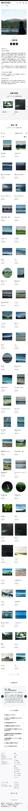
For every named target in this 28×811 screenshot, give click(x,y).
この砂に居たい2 (18, 580)
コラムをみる (16, 784)
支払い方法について (10, 803)
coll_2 (16, 537)
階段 (15, 766)
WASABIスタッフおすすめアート (6, 759)
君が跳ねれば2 (4, 495)
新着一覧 (3, 755)
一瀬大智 (6, 5)
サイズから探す (17, 769)
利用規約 (14, 806)
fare (16, 259)
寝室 (15, 757)
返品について (3, 804)
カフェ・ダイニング (17, 764)
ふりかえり (3, 323)
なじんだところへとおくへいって (21, 473)
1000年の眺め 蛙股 (5, 217)
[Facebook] (14, 793)
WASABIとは (16, 786)
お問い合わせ (16, 787)
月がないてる (4, 238)
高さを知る (3, 430)
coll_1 (2, 559)
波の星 (2, 366)
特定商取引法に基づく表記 (13, 804)
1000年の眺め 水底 (19, 451)
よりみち (16, 559)
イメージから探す (17, 773)
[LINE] (16, 793)
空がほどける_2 (18, 366)
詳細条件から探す (19, 133)
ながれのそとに (18, 153)
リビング (15, 755)
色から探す (16, 768)
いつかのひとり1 (18, 622)
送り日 (2, 345)
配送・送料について (18, 803)
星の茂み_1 (3, 516)
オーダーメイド (4, 784)
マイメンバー (16, 777)
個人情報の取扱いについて (6, 806)
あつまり (3, 665)
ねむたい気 (17, 408)
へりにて (16, 302)
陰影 (2, 644)
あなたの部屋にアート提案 (6, 786)
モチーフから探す (17, 775)
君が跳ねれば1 (17, 495)
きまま (16, 516)
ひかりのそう (17, 217)
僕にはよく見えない (5, 622)
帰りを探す (3, 153)
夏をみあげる (17, 281)
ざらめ (2, 601)
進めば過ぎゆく (4, 472)
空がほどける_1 (4, 387)
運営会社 (3, 803)
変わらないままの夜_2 (6, 174)
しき (15, 345)
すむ (15, 665)
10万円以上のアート (5, 763)
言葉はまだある (18, 430)
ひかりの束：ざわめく (19, 387)
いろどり (3, 580)
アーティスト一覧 (4, 782)
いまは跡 (16, 238)
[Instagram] (11, 793)
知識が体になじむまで (5, 451)
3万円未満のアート (4, 762)
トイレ (15, 759)
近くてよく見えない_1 (19, 196)
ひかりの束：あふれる (5, 408)
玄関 (15, 753)
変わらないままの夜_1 (19, 174)
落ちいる (16, 323)
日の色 (2, 259)
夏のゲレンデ (4, 281)
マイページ (3, 753)
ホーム (2, 5)
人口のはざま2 (18, 601)
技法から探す (16, 771)
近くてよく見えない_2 (6, 196)
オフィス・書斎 (17, 762)
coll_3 (2, 537)
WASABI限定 (3, 757)
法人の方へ (16, 782)
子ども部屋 (16, 760)
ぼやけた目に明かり (5, 302)
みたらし (16, 644)
